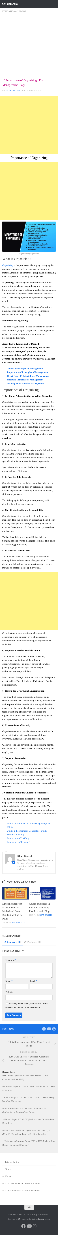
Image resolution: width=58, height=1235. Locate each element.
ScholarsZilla (10, 3)
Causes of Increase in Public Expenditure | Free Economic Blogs (39, 907)
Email (33, 981)
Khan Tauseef (13, 90)
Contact (9, 1176)
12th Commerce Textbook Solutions (22, 1190)
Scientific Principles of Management (25, 379)
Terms (8, 1169)
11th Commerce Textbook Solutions (22, 1183)
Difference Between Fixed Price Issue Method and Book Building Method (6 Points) (12, 911)
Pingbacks (33, 942)
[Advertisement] (29, 48)
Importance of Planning (18, 842)
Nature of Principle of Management (25, 368)
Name (9, 981)
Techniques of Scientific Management (25, 383)
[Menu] (54, 4)
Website (9, 992)
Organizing (7, 265)
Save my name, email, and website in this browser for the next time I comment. (26, 1005)
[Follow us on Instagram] (54, 1029)
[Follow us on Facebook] (44, 1029)
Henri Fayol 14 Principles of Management (28, 376)
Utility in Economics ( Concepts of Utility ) (27, 831)
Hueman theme (43, 1219)
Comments (13, 942)
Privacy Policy (12, 1162)
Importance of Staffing (18, 838)
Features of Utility (15, 834)
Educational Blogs (14, 11)
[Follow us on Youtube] (49, 1029)
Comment (10, 960)
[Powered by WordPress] (19, 1219)
